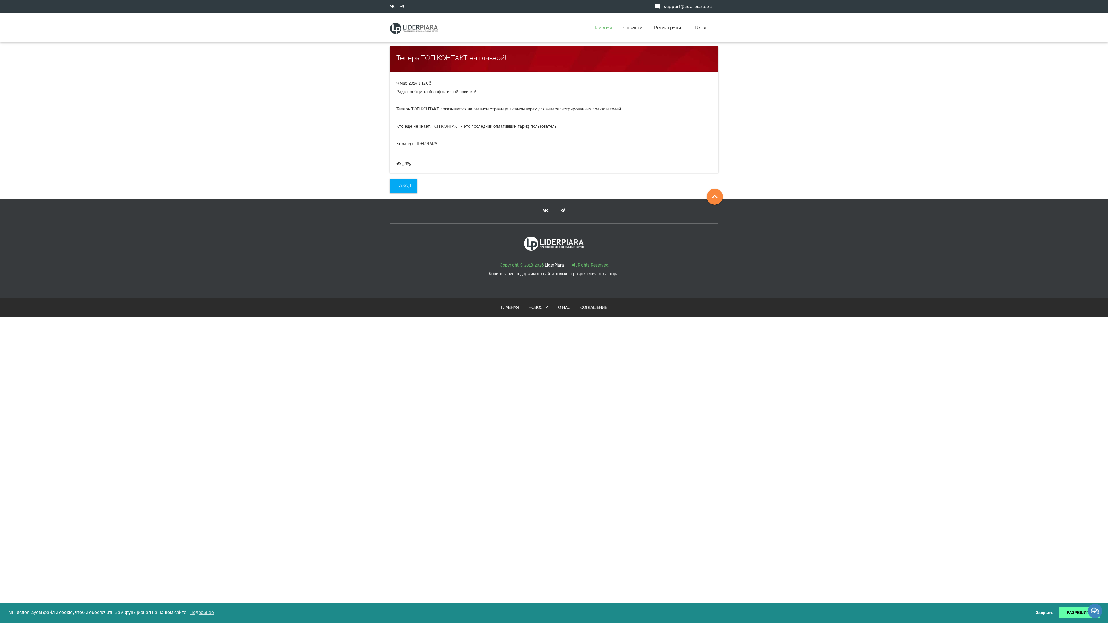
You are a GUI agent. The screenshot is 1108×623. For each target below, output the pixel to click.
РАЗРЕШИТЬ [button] (1079, 612)
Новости (538, 307)
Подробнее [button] (202, 612)
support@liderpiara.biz (683, 6)
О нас (564, 307)
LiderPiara (554, 265)
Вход (700, 27)
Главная (603, 27)
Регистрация (669, 27)
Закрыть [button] (1044, 612)
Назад (403, 185)
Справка (633, 27)
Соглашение (593, 307)
